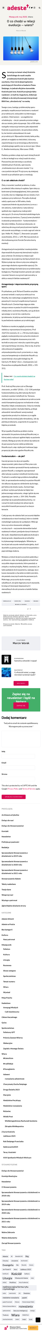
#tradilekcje (8, 1064)
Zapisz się (21, 705)
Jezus (15, 1269)
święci (24, 1319)
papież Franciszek (7, 1302)
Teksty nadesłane (9, 884)
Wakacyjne (7, 1043)
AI (11, 1256)
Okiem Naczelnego (9, 1017)
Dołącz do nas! (8, 820)
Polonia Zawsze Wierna (9, 1306)
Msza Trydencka (23, 1282)
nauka (27, 601)
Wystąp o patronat (9, 900)
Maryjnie (7, 1095)
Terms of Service (28, 789)
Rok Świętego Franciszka (13, 1141)
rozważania (26, 1306)
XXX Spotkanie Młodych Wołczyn (17, 1157)
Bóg (27, 1256)
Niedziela (27, 1293)
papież (24, 1298)
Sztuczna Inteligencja (20, 1311)
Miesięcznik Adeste (21, 1278)
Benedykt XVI (19, 1256)
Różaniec (7, 1111)
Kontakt (5, 831)
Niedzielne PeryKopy (12, 1100)
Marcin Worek (21, 30)
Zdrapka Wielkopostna (14, 1126)
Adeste (5, 1256)
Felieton (6, 949)
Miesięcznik (6, 945)
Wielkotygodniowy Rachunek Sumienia (21, 1121)
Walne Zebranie (8, 1232)
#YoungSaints (9, 1069)
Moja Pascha (7, 998)
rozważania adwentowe (14, 1079)
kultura (27, 1274)
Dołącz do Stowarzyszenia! (13, 826)
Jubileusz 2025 (25, 1269)
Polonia (17, 1302)
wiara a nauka (21, 604)
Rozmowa (7, 965)
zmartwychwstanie (7, 1319)
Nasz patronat (9, 939)
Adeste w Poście (8, 924)
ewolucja (7, 601)
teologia (32, 1310)
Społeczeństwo (9, 976)
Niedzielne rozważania (12, 1106)
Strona (4, 774)
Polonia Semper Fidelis (28, 1302)
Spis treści (21, 683)
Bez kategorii (7, 929)
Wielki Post (25, 1315)
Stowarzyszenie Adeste (11, 879)
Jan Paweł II (7, 1269)
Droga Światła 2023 (11, 1089)
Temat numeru (9, 981)
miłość (4, 1282)
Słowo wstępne (9, 971)
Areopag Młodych (10, 1007)
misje (32, 1278)
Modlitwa (12, 1282)
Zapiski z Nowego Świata (13, 1048)
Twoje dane (6, 889)
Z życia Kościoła (8, 1132)
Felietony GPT (9, 1032)
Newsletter (6, 836)
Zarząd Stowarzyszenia (11, 1243)
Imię (3, 751)
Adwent (6, 1074)
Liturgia (7, 1278)
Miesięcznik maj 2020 (18, 17)
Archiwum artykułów (10, 815)
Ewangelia (8, 1265)
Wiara (36, 601)
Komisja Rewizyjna (9, 1176)
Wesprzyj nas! (7, 895)
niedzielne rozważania (11, 1298)
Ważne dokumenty (9, 1238)
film (17, 1265)
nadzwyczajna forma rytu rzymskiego (15, 1287)
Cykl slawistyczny (12, 1012)
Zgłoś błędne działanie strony (14, 906)
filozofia (24, 1265)
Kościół (18, 601)
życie (30, 1319)
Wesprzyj (33, 1328)
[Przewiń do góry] (38, 1320)
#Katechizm (8, 1058)
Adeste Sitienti (8, 919)
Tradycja (5, 1315)
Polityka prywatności (10, 842)
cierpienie (14, 1261)
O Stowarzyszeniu (9, 1187)
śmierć (17, 1319)
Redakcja (5, 847)
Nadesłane (6, 1003)
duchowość (24, 1260)
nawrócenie (12, 1293)
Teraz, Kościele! (9, 1152)
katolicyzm (5, 1273)
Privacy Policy (13, 789)
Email (4, 763)
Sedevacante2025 (10, 1147)
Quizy (4, 1022)
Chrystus (5, 1261)
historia (31, 1265)
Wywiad (6, 992)
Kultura (5, 935)
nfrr (20, 1293)
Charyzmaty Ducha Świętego (15, 1084)
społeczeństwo (6, 1310)
